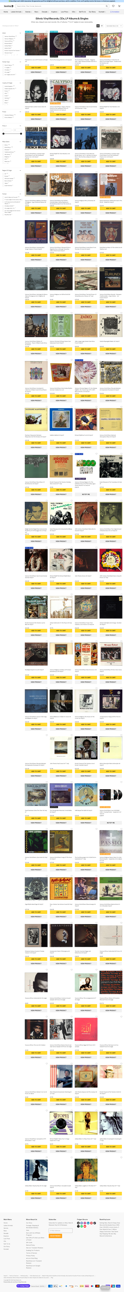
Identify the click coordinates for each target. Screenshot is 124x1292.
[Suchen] (106, 6)
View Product (36, 72)
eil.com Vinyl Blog (31, 1258)
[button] (98, 25)
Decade (45, 12)
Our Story (92, 12)
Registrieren (55, 1236)
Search (5, 1276)
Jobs (27, 1230)
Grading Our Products (33, 1250)
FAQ (52, 1277)
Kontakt (102, 12)
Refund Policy (30, 1245)
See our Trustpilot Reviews (34, 1248)
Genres (28, 12)
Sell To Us (82, 12)
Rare (36, 12)
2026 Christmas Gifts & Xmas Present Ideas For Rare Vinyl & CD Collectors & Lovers (26, 1277)
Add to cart (36, 68)
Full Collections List (35, 1276)
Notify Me (86, 494)
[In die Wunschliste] (47, 31)
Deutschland (37, 1286)
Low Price (64, 12)
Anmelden (115, 12)
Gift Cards (29, 1242)
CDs (73, 12)
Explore (54, 12)
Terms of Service (31, 1253)
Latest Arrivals (16, 12)
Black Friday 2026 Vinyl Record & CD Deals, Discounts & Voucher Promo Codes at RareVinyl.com (68, 1276)
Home (6, 12)
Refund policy (24, 1276)
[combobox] (60, 6)
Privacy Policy (30, 1255)
